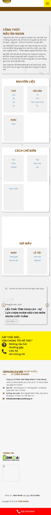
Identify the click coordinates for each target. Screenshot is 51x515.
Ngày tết (37, 260)
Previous (3, 305)
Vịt (14, 106)
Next (47, 305)
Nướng (13, 167)
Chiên (14, 163)
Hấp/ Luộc (37, 163)
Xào (37, 160)
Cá (37, 95)
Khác (14, 124)
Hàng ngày (14, 257)
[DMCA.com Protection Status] (26, 457)
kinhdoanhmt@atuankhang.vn (19, 399)
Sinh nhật (37, 257)
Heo (13, 95)
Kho (13, 160)
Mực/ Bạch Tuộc (37, 102)
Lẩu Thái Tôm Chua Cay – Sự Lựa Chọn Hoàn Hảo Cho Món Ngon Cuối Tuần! (25, 313)
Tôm (37, 98)
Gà (14, 102)
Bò (14, 98)
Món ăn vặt (13, 260)
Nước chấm (13, 189)
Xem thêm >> (12, 321)
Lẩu (37, 167)
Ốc (37, 106)
